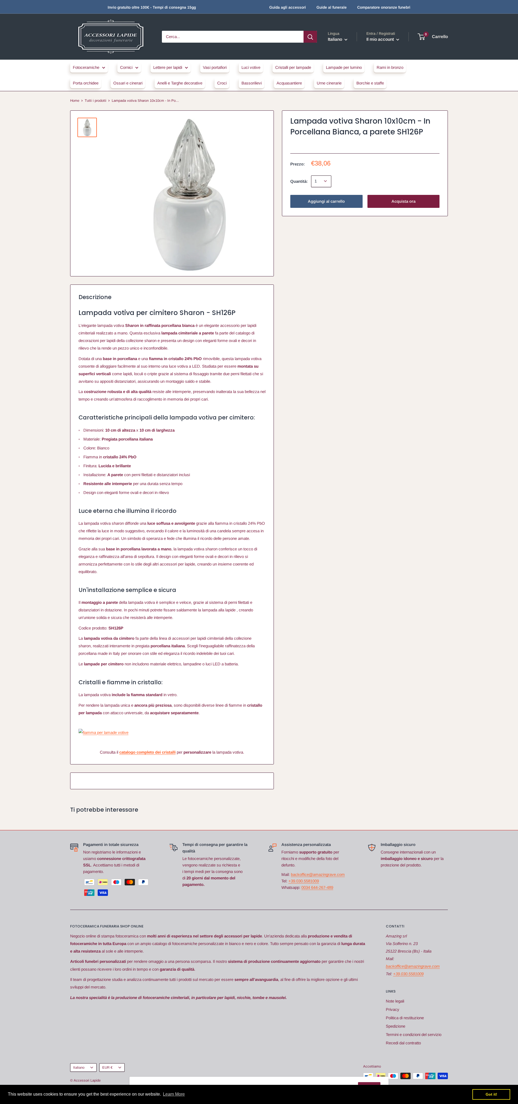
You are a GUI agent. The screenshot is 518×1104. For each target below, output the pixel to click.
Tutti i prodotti (95, 101)
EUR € (107, 1067)
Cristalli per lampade (293, 67)
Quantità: (299, 181)
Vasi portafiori (215, 67)
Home (74, 101)
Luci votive (250, 67)
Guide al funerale (331, 7)
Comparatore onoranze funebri (383, 7)
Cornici (126, 67)
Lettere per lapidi (167, 67)
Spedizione (395, 1026)
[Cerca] (310, 37)
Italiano (78, 1067)
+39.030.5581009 (303, 881)
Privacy (392, 1009)
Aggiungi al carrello (326, 201)
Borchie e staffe (370, 83)
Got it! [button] (491, 1094)
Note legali (395, 1001)
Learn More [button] (174, 1094)
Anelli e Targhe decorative (179, 83)
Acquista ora (403, 201)
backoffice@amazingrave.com (318, 874)
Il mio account (380, 39)
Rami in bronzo (390, 67)
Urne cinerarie (329, 83)
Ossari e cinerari (127, 83)
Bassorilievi (251, 83)
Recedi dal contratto (403, 1043)
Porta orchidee (85, 83)
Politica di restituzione (405, 1017)
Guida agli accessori (287, 7)
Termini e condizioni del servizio (413, 1034)
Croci (222, 83)
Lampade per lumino (344, 67)
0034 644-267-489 (317, 887)
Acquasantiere (289, 83)
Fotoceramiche (86, 67)
